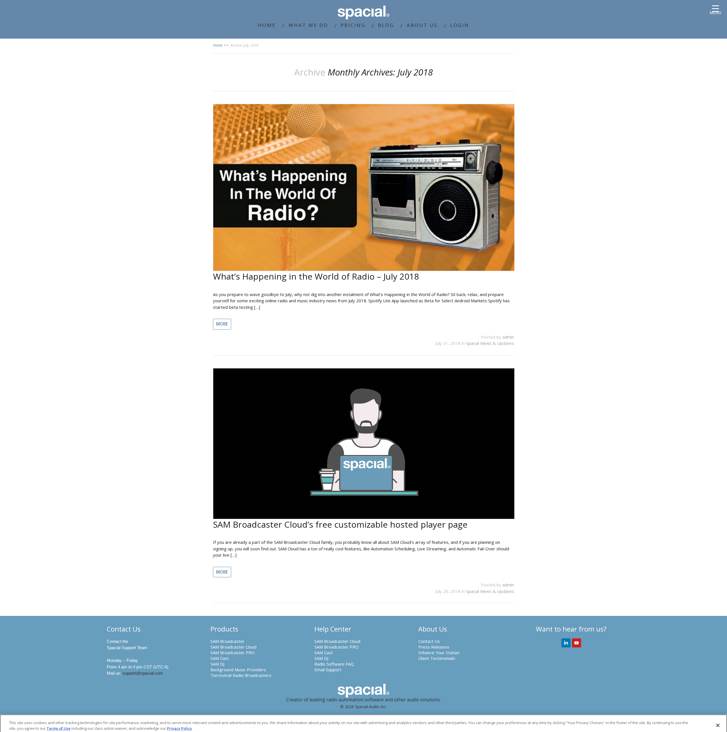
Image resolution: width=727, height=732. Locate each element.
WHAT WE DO (308, 25)
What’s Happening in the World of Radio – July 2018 (316, 276)
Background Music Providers (238, 669)
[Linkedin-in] (566, 642)
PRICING (353, 25)
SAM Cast (219, 658)
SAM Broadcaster (227, 641)
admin (508, 337)
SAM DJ (217, 664)
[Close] (718, 725)
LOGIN (459, 25)
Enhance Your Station (438, 652)
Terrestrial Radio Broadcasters (240, 675)
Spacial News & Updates (490, 343)
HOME (267, 25)
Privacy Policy (179, 728)
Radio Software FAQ (334, 664)
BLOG (386, 25)
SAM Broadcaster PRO (232, 652)
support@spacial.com (142, 673)
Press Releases (433, 647)
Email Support (327, 669)
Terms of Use (58, 728)
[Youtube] (576, 642)
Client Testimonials (436, 658)
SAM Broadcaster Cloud (233, 647)
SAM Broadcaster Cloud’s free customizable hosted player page (340, 524)
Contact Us (429, 641)
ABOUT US (422, 25)
